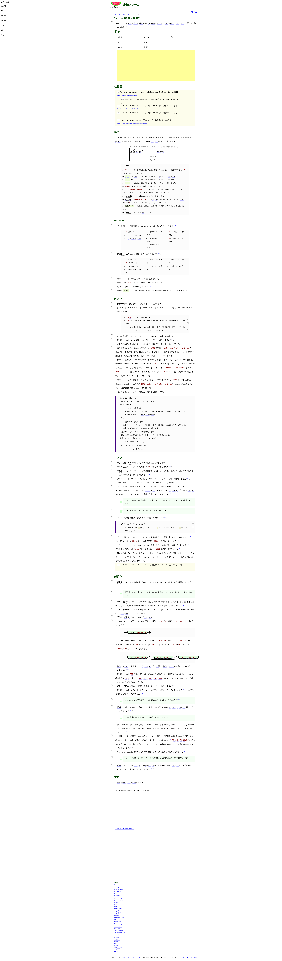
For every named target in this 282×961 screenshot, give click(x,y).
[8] (111, 136)
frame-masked (118, 899)
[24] (112, 516)
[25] (193, 523)
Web (130, 553)
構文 (119, 42)
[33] (112, 665)
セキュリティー (167, 500)
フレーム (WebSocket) (136, 15)
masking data (117, 910)
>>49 (160, 282)
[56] (112, 346)
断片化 (146, 47)
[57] (112, 358)
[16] (188, 323)
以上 (176, 364)
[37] (112, 735)
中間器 (143, 500)
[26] (193, 527)
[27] (112, 581)
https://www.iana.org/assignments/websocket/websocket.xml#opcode (132, 123)
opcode (120, 47)
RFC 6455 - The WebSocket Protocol (133, 92)
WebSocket (126, 15)
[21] (112, 469)
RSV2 (127, 179)
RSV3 (135, 151)
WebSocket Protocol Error (176, 348)
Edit (192, 12)
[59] (112, 673)
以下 (150, 340)
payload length (118, 924)
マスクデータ (164, 528)
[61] (118, 113)
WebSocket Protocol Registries (131, 120)
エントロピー (149, 490)
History (116, 951)
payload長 (160, 151)
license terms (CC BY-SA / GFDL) (131, 957)
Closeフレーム (133, 260)
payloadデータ (144, 308)
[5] (111, 481)
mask (115, 906)
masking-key (117, 913)
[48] (112, 608)
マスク (146, 42)
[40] (112, 750)
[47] (112, 306)
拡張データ (129, 206)
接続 (184, 384)
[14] (112, 225)
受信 (171, 37)
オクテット (135, 524)
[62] (112, 285)
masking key (117, 912)
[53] (112, 22)
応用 (142, 212)
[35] (112, 685)
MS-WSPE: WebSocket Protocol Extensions (136, 565)
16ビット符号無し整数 (160, 320)
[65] (118, 120)
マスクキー (153, 157)
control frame (117, 891)
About (187, 957)
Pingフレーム (132, 263)
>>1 (145, 137)
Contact (194, 957)
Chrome (136, 348)
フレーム (120, 137)
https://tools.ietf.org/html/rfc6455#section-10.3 (127, 108)
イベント (181, 380)
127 (128, 327)
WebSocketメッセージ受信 (127, 782)
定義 (7, 2)
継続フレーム (131, 4)
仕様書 (120, 37)
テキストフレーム (134, 235)
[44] (112, 252)
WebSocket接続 (146, 602)
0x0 (115, 886)
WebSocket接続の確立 (134, 23)
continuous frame (118, 889)
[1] (118, 92)
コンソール (156, 368)
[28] (112, 591)
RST (157, 364)
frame (115, 897)
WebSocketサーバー (155, 23)
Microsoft (120, 553)
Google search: (124, 828)
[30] (112, 723)
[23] (112, 485)
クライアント (135, 471)
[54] (112, 335)
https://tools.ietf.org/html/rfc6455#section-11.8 (127, 116)
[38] (112, 764)
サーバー (134, 479)
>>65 (150, 286)
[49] (122, 99)
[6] (111, 544)
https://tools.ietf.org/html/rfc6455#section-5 (127, 95)
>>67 (142, 560)
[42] (112, 699)
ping (147, 700)
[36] (112, 706)
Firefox (141, 352)
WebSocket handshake (125, 752)
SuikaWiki (114, 15)
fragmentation (118, 895)
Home (183, 957)
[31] (112, 620)
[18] (112, 302)
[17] (188, 329)
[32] (112, 639)
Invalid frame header (174, 368)
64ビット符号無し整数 (160, 327)
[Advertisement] (156, 65)
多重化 (127, 602)
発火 (176, 372)
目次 (2, 2)
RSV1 (127, 176)
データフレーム (123, 226)
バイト (152, 196)
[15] (188, 319)
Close (134, 541)
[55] (112, 390)
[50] (112, 343)
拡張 (135, 176)
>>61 (147, 286)
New (195, 12)
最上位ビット (140, 330)
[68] (112, 552)
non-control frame (119, 917)
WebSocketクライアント (174, 23)
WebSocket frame (118, 930)
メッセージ (135, 170)
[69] (112, 781)
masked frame (118, 908)
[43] (118, 106)
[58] (112, 378)
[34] (112, 689)
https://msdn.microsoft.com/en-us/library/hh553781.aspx (129, 568)
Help (190, 957)
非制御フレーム (137, 226)
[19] (112, 461)
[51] (112, 281)
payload (146, 37)
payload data (137, 186)
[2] (111, 477)
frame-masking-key (137, 190)
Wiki (120, 15)
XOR (126, 531)
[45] (112, 277)
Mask (115, 904)
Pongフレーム (133, 266)
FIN (126, 170)
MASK (116, 902)
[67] (118, 565)
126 (128, 321)
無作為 (144, 471)
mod (182, 528)
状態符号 (144, 348)
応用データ (148, 304)
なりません (171, 176)
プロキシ (135, 500)
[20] (112, 465)
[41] (112, 757)
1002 (153, 348)
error (119, 372)
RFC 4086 (128, 510)
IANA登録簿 (131, 287)
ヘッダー (159, 137)
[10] (112, 289)
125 (129, 317)
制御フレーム (122, 254)
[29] (112, 600)
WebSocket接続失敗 (159, 290)
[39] (112, 616)
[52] (112, 716)
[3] (111, 499)
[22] (112, 509)
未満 (161, 336)
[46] (112, 339)
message (116, 915)
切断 (188, 372)
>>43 (129, 503)
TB (158, 336)
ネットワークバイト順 (176, 320)
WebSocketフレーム (119, 932)
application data (118, 887)
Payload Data (154, 160)
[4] (111, 536)
